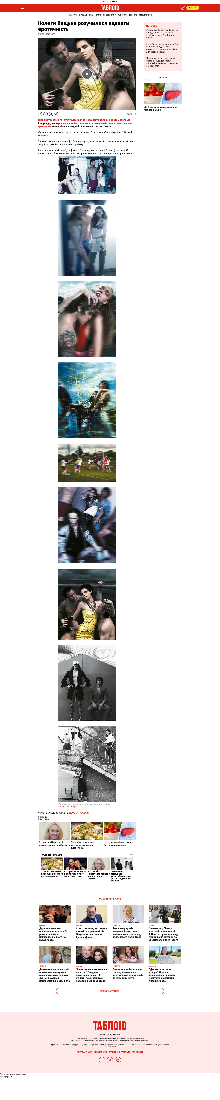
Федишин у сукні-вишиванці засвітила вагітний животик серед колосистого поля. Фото (127, 933)
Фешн (91, 15)
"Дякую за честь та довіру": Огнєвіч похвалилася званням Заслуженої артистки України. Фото (162, 975)
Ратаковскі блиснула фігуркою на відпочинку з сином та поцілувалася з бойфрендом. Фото (162, 34)
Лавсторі (122, 15)
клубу (64, 150)
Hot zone (133, 15)
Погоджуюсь (6, 1076)
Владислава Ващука (68, 806)
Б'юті (98, 15)
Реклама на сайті (84, 1052)
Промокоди (137, 1052)
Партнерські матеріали (119, 1052)
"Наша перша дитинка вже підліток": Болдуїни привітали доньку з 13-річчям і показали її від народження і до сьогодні (91, 975)
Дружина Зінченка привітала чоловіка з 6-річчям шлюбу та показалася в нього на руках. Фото (53, 934)
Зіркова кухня (109, 15)
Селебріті (72, 15)
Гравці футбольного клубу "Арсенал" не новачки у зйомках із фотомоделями (84, 119)
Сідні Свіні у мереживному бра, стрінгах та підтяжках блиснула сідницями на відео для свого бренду (162, 48)
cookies (24, 1074)
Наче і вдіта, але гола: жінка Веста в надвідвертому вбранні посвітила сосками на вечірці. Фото (162, 62)
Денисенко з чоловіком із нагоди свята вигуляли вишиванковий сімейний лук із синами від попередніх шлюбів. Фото (54, 975)
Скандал (83, 15)
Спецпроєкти (145, 15)
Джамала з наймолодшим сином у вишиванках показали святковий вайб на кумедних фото (128, 974)
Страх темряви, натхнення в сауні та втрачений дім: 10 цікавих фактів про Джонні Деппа (91, 933)
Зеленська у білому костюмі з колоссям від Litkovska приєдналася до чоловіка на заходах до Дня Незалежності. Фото (164, 934)
